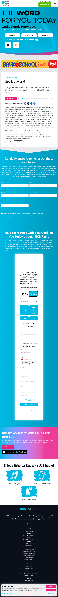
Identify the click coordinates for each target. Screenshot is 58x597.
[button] (22, 360)
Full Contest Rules (29, 555)
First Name (22, 330)
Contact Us (29, 566)
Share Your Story (29, 568)
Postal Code (4, 203)
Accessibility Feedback (29, 551)
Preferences (50, 593)
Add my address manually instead (29, 400)
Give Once (25, 293)
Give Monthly (34, 293)
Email (21, 349)
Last (30, 182)
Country (22, 367)
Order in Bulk (45, 35)
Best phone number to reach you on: (28, 357)
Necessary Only (50, 590)
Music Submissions (29, 575)
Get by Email (12, 35)
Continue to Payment (28, 404)
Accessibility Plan (29, 549)
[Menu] (55, 3)
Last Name (22, 336)
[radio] (24, 310)
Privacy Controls (28, 560)
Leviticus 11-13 (18, 141)
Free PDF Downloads (28, 535)
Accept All (51, 586)
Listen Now (8, 447)
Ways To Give (28, 543)
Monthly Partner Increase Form (28, 573)
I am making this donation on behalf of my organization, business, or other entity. (29, 345)
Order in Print (29, 35)
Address (22, 373)
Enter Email (3, 192)
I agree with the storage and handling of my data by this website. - (23, 213)
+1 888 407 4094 (29, 581)
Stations (28, 541)
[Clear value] (36, 301)
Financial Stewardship (29, 553)
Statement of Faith (28, 539)
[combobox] (29, 376)
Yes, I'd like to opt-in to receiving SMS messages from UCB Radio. (29, 363)
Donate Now (43, 4)
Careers (28, 533)
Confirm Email (32, 192)
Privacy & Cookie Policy (7, 593)
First (2, 182)
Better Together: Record (29, 571)
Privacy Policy (40, 213)
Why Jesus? (28, 546)
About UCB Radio (28, 531)
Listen (28, 537)
